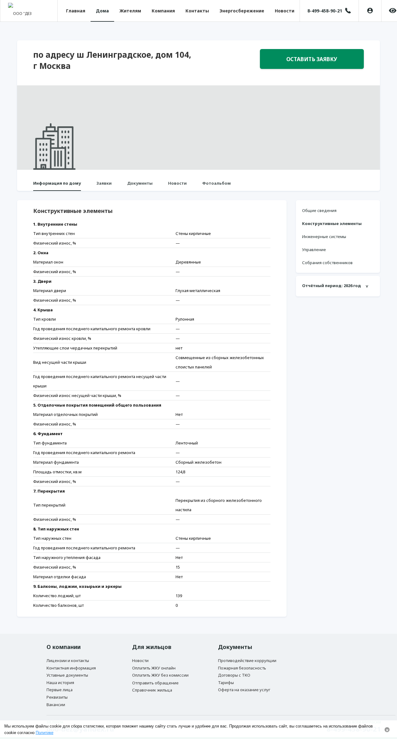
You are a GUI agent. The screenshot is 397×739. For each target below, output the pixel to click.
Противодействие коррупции (247, 660)
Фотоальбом (216, 183)
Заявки (104, 183)
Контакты (197, 11)
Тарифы (226, 682)
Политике (44, 732)
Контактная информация (71, 668)
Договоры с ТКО (234, 675)
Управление (314, 249)
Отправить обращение (155, 683)
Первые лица (60, 689)
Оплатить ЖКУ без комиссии (160, 675)
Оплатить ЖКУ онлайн (154, 668)
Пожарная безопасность (242, 668)
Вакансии (56, 704)
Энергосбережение (242, 11)
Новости (284, 11)
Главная (75, 11)
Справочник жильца (152, 690)
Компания (163, 11)
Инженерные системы (324, 236)
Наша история (60, 682)
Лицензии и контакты (68, 660)
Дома (102, 11)
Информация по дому (57, 183)
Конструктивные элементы (332, 223)
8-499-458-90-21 (324, 11)
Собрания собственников (327, 262)
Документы (140, 183)
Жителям (130, 11)
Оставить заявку (311, 59)
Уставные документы (67, 675)
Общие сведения (319, 210)
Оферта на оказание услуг (244, 689)
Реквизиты (57, 697)
